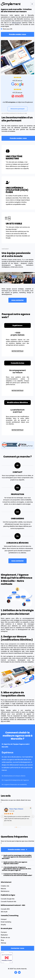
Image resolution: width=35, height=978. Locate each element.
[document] (17, 489)
